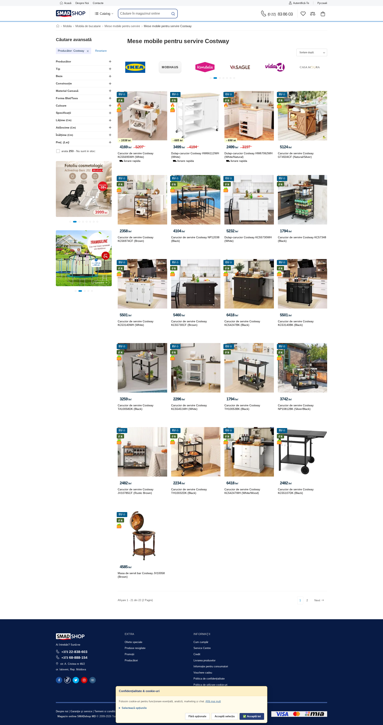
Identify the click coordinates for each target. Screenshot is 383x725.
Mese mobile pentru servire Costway (168, 26)
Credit (196, 654)
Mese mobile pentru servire (122, 26)
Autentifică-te (301, 3)
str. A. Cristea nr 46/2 (72, 663)
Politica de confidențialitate (209, 678)
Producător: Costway (71, 50)
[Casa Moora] (275, 67)
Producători (131, 660)
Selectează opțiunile (134, 707)
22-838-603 (74, 652)
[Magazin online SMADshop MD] (71, 13)
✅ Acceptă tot (252, 716)
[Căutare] (173, 13)
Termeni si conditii (104, 711)
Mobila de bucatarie (88, 26)
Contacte (98, 3)
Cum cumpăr (200, 642)
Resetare (101, 50)
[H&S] (310, 67)
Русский (322, 3)
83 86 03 (280, 14)
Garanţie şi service (81, 711)
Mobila (67, 26)
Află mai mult (213, 701)
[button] (104, 13)
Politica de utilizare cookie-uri (210, 684)
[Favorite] (303, 13)
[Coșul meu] (323, 13)
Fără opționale (197, 716)
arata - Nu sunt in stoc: (78, 151)
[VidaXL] (240, 67)
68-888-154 (74, 657)
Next (317, 600)
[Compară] (312, 13)
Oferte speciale (133, 642)
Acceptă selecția (225, 716)
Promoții (129, 654)
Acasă (67, 3)
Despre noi (82, 3)
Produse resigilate (135, 648)
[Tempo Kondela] (170, 67)
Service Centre (202, 648)
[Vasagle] (205, 67)
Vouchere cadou (202, 672)
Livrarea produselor (204, 660)
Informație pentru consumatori (210, 666)
